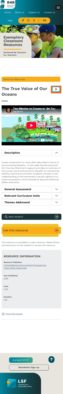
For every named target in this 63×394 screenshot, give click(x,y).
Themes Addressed (17, 202)
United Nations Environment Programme (25, 265)
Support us (34, 12)
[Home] (7, 4)
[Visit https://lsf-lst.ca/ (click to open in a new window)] (19, 383)
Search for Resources (14, 79)
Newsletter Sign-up (28, 367)
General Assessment (17, 189)
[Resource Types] (56, 89)
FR (44, 20)
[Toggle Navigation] (58, 7)
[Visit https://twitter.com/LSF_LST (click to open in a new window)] (34, 20)
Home (7, 12)
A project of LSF (21, 360)
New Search (15, 216)
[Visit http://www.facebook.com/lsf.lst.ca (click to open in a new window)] (23, 20)
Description (12, 152)
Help (10, 20)
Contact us (49, 12)
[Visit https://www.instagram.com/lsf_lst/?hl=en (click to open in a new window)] (28, 20)
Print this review (14, 314)
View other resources (15, 268)
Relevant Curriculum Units (22, 195)
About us (19, 12)
